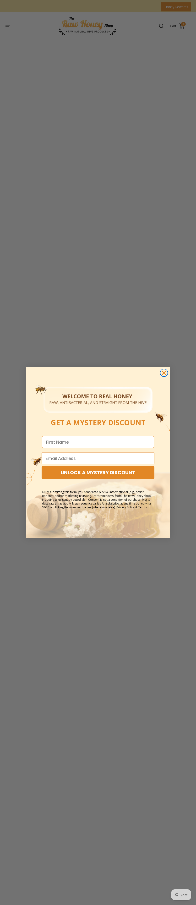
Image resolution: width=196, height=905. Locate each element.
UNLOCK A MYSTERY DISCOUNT (98, 472)
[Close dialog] (164, 373)
